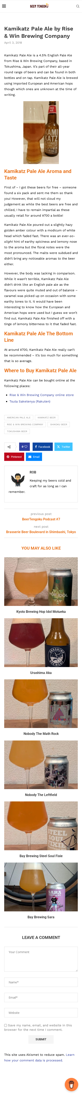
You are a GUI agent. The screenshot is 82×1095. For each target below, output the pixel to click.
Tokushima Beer (17, 431)
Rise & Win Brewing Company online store (41, 395)
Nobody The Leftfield (41, 795)
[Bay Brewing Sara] (41, 887)
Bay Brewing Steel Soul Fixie (41, 856)
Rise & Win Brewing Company (25, 424)
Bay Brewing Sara (41, 917)
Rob (33, 472)
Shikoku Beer (58, 424)
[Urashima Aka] (41, 642)
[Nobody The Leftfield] (41, 765)
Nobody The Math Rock (41, 734)
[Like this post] (25, 447)
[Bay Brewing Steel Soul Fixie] (41, 825)
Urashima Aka (41, 673)
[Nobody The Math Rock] (41, 703)
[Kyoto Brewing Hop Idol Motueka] (41, 581)
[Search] (78, 6)
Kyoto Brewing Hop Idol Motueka (41, 612)
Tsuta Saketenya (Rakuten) (29, 401)
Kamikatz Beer (47, 417)
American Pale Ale (18, 417)
